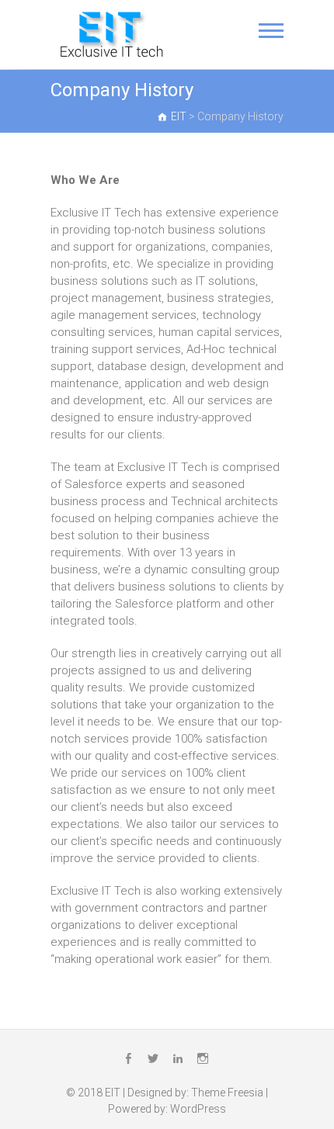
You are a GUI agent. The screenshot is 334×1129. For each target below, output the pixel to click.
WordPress (198, 1109)
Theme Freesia (227, 1092)
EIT (112, 1092)
